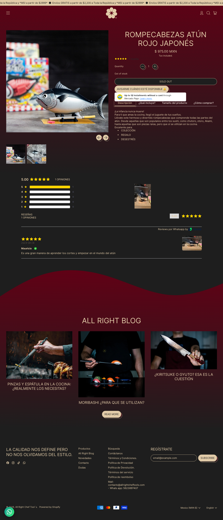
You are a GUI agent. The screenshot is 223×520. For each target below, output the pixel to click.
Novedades (84, 458)
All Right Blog (86, 453)
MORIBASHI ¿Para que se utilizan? (111, 402)
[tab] (125, 103)
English (210, 507)
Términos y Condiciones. (122, 458)
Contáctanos (115, 453)
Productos (84, 448)
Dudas (82, 467)
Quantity (119, 66)
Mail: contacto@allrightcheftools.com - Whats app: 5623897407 (126, 485)
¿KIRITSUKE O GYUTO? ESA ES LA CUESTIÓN (183, 376)
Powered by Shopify (49, 507)
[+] (154, 66)
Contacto (83, 462)
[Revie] (195, 229)
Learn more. (146, 98)
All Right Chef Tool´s (26, 507)
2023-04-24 (27, 242)
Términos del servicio (120, 472)
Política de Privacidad (120, 462)
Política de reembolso (120, 477)
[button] (208, 12)
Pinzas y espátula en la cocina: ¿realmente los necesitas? (39, 386)
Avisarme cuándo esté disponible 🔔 (141, 89)
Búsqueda (114, 448)
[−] (142, 66)
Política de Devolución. (121, 467)
